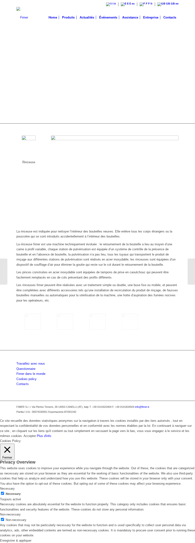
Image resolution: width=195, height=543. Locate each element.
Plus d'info (44, 436)
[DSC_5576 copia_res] (65, 322)
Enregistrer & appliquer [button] (15, 540)
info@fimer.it (142, 406)
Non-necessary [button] (10, 514)
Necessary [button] (7, 488)
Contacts (22, 384)
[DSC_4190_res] (97, 322)
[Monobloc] (191, 272)
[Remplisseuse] (3, 272)
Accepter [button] (30, 436)
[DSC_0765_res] (130, 322)
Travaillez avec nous (30, 363)
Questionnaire (25, 369)
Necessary (13, 494)
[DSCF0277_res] (32, 322)
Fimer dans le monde (30, 374)
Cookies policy (26, 379)
